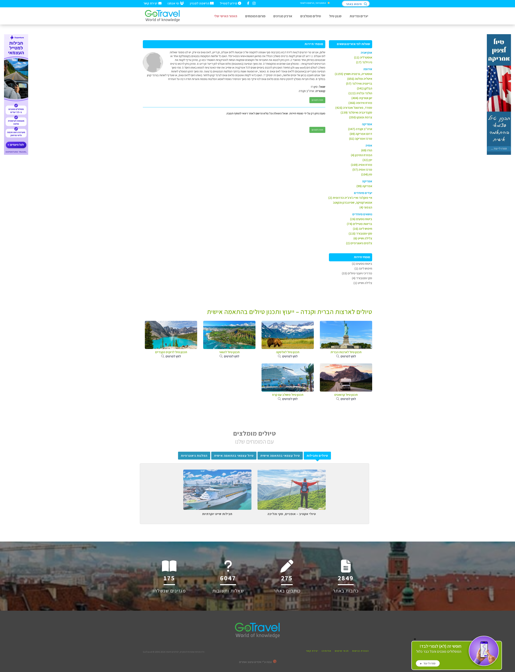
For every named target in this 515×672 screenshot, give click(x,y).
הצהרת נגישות (360, 651)
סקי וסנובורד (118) (360, 233)
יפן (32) (367, 160)
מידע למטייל (229, 3)
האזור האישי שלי (225, 16)
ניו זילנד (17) (364, 62)
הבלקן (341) (364, 88)
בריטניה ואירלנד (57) (359, 83)
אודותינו (326, 651)
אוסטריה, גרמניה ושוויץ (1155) (353, 74)
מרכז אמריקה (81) (360, 138)
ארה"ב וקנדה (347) (360, 129)
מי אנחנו (174, 3)
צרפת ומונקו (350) (360, 117)
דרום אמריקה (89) (361, 134)
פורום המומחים (255, 16)
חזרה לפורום (317, 100)
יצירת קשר (150, 3)
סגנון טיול (335, 16)
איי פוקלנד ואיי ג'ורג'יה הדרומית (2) (350, 198)
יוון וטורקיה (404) (361, 98)
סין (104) (366, 174)
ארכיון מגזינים (282, 16)
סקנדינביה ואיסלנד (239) (356, 112)
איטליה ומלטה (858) (359, 79)
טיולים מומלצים (310, 16)
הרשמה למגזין (200, 3)
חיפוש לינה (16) (362, 229)
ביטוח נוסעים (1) (362, 264)
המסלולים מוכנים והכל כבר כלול (438, 649)
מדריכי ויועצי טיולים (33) (357, 273)
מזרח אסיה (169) (361, 165)
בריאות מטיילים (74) (359, 224)
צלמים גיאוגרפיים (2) (359, 243)
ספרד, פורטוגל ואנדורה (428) (353, 108)
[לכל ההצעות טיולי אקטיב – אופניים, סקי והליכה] (292, 473)
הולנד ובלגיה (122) (360, 93)
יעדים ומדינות (359, 16)
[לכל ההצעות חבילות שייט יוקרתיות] (217, 473)
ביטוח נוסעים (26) (361, 219)
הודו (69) (366, 150)
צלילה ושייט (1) (362, 283)
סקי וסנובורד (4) (362, 278)
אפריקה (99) (364, 186)
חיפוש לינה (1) (363, 268)
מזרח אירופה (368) (360, 103)
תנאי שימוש (342, 651)
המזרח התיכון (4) (361, 155)
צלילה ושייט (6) (362, 238)
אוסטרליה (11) (363, 57)
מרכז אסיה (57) (362, 169)
